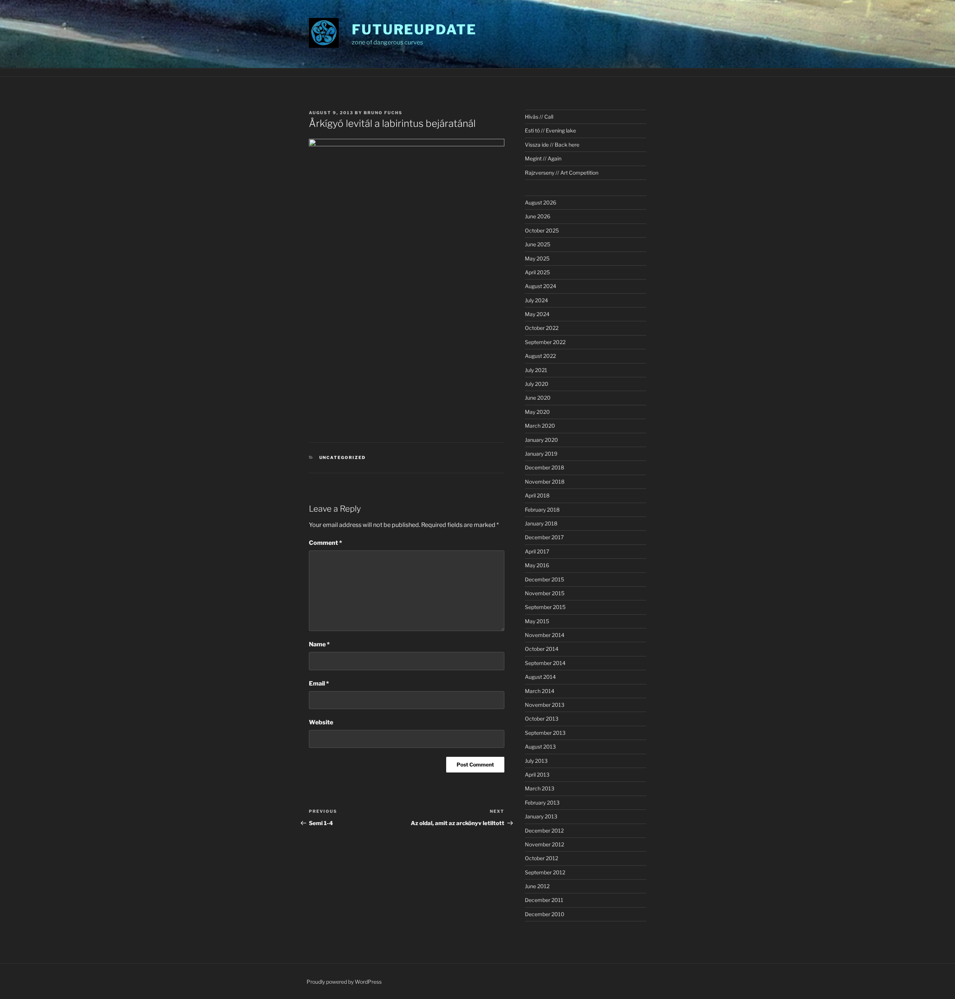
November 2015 (544, 593)
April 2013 (537, 774)
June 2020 (538, 397)
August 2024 (540, 286)
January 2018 (541, 523)
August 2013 (540, 746)
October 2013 (541, 718)
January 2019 (541, 453)
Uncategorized (342, 457)
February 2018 (542, 509)
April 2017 (537, 551)
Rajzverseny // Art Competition (561, 172)
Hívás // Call (539, 116)
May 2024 (537, 314)
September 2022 (545, 342)
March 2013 (539, 788)
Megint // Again (543, 158)
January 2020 (541, 440)
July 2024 (536, 300)
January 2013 (541, 816)
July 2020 (536, 384)
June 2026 (537, 216)
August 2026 (540, 202)
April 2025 (537, 272)
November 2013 (544, 705)
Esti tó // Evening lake (550, 130)
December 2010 (544, 914)
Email (319, 683)
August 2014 (540, 677)
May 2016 (537, 565)
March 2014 (539, 691)
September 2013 (545, 733)
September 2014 (545, 663)
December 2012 (544, 830)
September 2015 (545, 607)
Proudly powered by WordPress (344, 981)
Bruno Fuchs (383, 112)
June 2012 (537, 886)
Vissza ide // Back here (552, 144)
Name (319, 644)
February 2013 (542, 802)
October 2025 (542, 230)
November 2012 (544, 844)
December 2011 (544, 900)
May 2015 (537, 621)
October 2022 (541, 328)
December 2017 (544, 537)
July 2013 (536, 761)
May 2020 (537, 412)
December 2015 (544, 579)
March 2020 (540, 425)
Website (321, 722)
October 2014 (541, 649)
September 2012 (545, 872)
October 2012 (541, 858)
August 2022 (540, 356)
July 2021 (536, 370)
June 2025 (537, 244)
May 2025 (537, 258)
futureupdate (414, 29)
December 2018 (544, 467)
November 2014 (544, 635)
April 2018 (537, 495)
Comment (325, 542)
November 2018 (544, 481)
